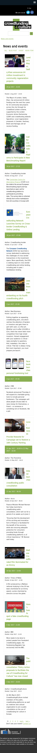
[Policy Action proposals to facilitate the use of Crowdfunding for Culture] (15, 664)
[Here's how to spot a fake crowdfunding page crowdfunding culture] (15, 611)
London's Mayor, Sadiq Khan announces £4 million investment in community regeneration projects (18, 69)
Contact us (27, 723)
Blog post (13, 50)
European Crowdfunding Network (16, 249)
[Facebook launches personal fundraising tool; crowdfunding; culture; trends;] (15, 368)
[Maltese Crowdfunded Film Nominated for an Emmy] (15, 558)
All (6, 50)
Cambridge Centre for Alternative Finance (15, 180)
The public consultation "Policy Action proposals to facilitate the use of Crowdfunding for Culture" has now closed (18, 667)
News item (29, 50)
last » (28, 721)
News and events (7, 38)
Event (21, 50)
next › (22, 721)
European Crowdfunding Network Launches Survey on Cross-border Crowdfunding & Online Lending (18, 220)
